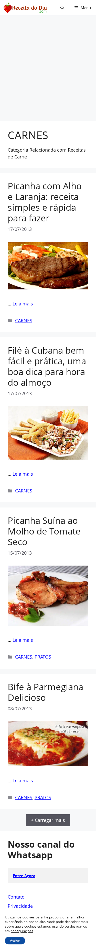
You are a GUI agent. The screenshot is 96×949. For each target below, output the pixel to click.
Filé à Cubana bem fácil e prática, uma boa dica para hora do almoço (47, 366)
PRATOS (43, 657)
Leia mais (23, 304)
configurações (22, 931)
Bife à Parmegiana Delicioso (45, 692)
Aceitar (15, 941)
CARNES (23, 320)
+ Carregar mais (48, 820)
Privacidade (20, 906)
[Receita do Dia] (25, 7)
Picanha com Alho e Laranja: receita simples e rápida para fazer (45, 202)
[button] (62, 7)
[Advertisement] (48, 70)
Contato (16, 897)
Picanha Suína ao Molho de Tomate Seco (44, 531)
